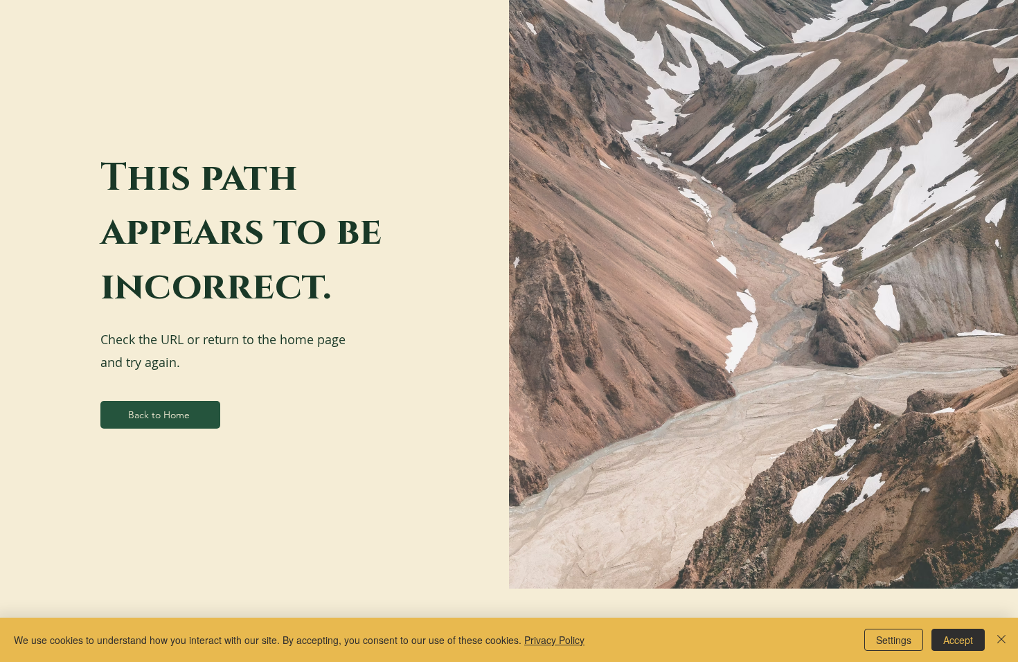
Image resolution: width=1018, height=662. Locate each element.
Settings (893, 640)
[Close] (1001, 640)
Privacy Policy (554, 640)
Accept (958, 640)
